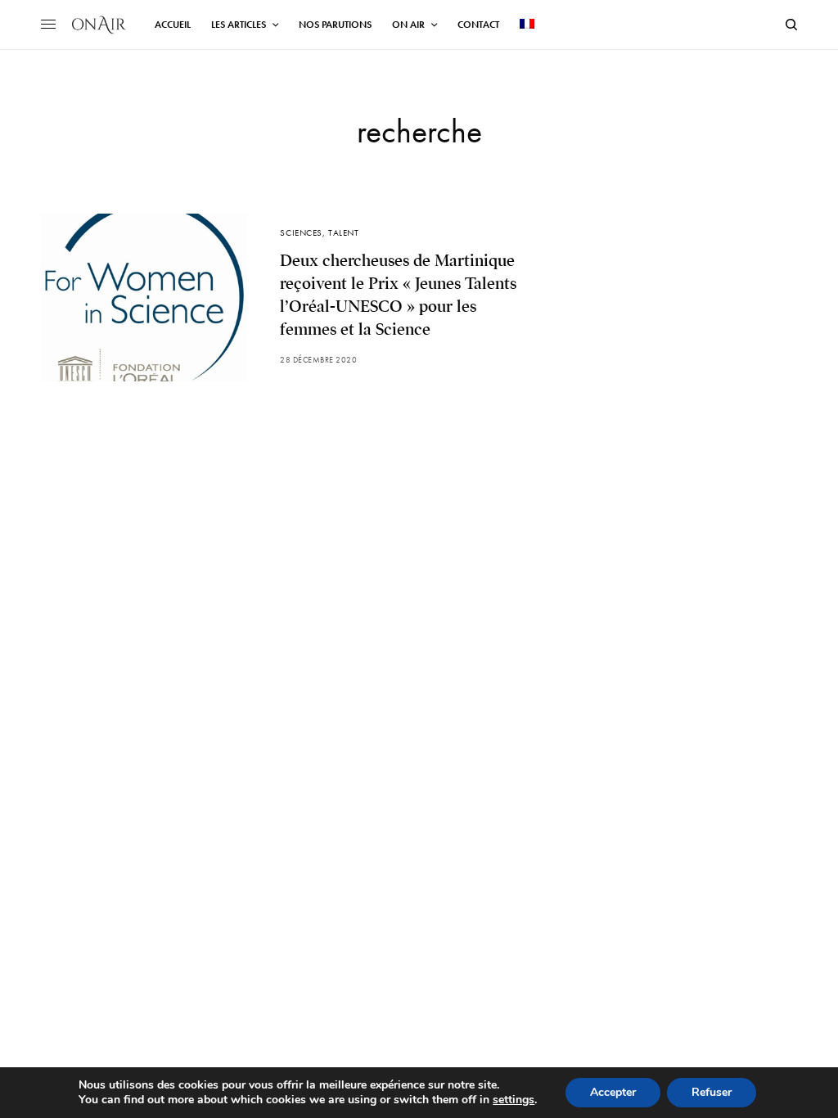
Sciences (301, 232)
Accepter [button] (613, 1092)
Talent (343, 232)
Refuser (712, 1092)
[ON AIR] (99, 24)
